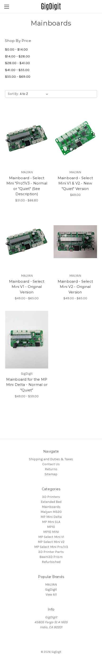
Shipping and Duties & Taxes (51, 459)
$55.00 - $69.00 (17, 76)
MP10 (51, 527)
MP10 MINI (51, 532)
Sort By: (13, 94)
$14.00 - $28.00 (17, 56)
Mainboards (51, 507)
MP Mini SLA (51, 522)
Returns (51, 469)
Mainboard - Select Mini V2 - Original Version (75, 286)
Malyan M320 (51, 512)
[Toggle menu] (6, 6)
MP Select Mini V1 (51, 537)
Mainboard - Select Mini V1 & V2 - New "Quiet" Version (75, 183)
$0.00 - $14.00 (16, 49)
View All (51, 594)
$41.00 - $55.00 (17, 70)
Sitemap (51, 474)
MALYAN (51, 584)
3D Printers (51, 497)
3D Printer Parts (51, 552)
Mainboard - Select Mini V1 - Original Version (27, 286)
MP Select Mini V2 (51, 542)
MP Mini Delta (51, 517)
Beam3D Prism (51, 557)
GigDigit (51, 589)
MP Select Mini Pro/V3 (51, 547)
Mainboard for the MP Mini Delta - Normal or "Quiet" (27, 384)
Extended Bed (51, 502)
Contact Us (51, 464)
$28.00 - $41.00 (17, 63)
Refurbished (51, 562)
